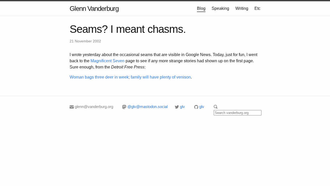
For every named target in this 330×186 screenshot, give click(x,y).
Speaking (220, 8)
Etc (257, 8)
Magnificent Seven (107, 61)
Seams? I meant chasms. (128, 29)
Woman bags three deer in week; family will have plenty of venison (130, 77)
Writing (241, 8)
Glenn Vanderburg (94, 8)
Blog (201, 8)
